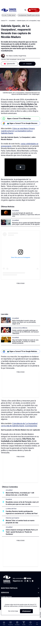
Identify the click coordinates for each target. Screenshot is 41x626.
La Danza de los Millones (19, 328)
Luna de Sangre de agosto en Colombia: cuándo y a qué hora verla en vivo (26, 214)
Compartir (29, 63)
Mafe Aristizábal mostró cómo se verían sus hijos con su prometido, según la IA (24, 322)
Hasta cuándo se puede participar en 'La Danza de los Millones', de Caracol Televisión (25, 331)
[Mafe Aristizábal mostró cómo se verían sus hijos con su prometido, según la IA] (6, 320)
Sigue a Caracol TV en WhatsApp (19, 118)
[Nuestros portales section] (38, 588)
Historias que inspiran (12, 518)
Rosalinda (9, 499)
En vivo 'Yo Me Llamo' (8, 15)
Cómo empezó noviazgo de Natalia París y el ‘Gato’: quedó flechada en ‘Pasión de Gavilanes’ (22, 532)
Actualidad (12, 20)
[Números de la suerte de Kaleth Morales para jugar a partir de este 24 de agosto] (6, 222)
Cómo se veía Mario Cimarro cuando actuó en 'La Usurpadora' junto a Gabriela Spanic (18, 130)
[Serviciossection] (38, 593)
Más (37, 624)
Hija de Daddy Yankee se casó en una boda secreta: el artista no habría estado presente (25, 341)
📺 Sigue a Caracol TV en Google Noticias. (22, 351)
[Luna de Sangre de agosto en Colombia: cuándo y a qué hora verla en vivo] (6, 212)
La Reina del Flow (11, 508)
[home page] (8, 10)
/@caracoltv (10, 64)
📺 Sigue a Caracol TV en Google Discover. (22, 123)
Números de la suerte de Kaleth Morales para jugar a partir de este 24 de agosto (26, 223)
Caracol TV (4, 20)
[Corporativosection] (38, 597)
